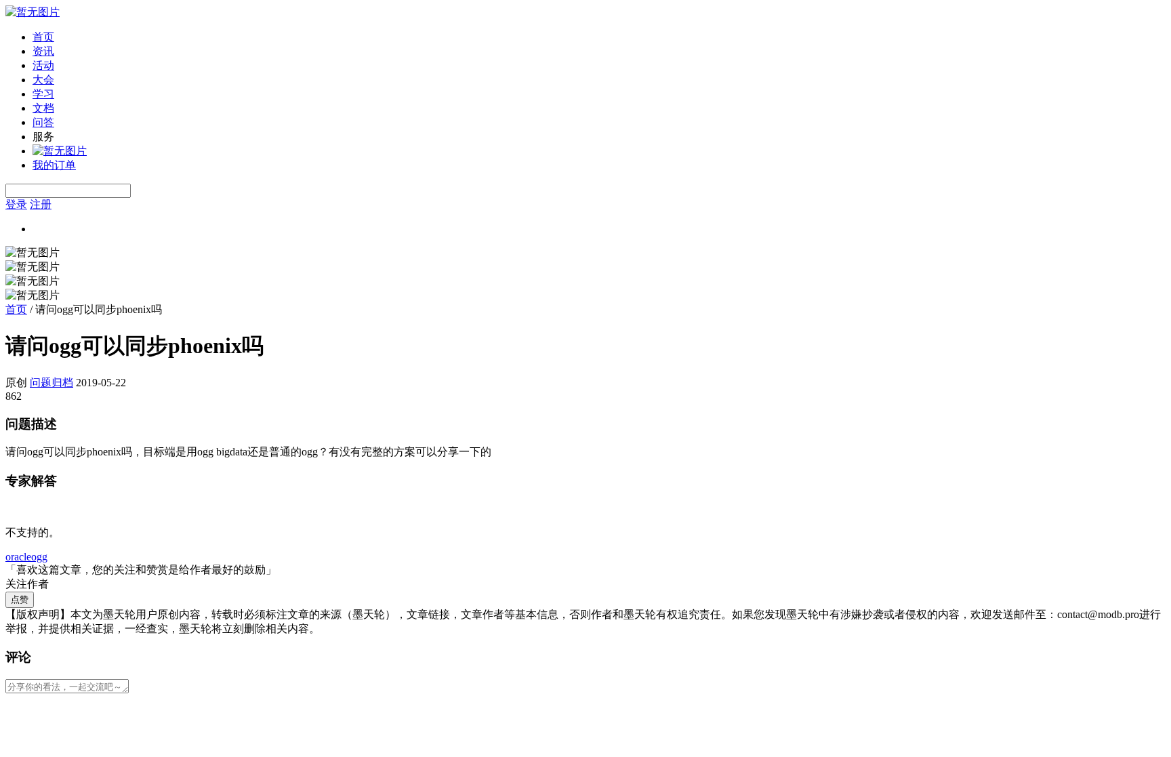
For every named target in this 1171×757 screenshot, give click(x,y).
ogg (39, 556)
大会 (43, 79)
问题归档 (51, 382)
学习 (43, 94)
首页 (43, 37)
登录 (16, 204)
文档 (43, 108)
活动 (43, 65)
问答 (43, 122)
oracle (18, 556)
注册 (41, 204)
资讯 (43, 51)
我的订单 (54, 165)
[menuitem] (599, 37)
